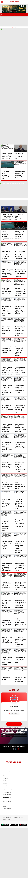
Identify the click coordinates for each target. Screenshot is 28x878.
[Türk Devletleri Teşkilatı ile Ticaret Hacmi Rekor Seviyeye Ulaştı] (7, 321)
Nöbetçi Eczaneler (8, 790)
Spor (4, 780)
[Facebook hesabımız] (10, 749)
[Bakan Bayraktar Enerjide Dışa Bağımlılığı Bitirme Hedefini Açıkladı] (7, 632)
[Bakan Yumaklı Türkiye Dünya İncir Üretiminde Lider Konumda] (7, 283)
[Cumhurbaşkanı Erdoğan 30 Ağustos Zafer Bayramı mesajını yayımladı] (20, 419)
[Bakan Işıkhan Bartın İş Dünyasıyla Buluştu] (20, 148)
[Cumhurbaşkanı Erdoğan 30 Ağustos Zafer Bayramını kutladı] (20, 437)
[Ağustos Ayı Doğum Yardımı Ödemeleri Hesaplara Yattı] (7, 577)
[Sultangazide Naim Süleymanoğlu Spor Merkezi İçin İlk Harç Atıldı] (20, 514)
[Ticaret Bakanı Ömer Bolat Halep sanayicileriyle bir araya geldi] (7, 477)
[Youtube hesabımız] (18, 749)
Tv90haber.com (7, 801)
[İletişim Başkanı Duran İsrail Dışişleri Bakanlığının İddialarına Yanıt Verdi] (7, 437)
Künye (4, 806)
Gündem (5, 776)
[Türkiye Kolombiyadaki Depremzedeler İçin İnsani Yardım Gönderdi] (20, 283)
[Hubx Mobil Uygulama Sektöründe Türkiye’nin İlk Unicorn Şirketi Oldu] (20, 494)
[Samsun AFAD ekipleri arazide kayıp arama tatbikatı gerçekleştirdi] (20, 164)
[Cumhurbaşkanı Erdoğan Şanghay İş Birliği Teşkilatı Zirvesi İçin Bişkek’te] (20, 264)
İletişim (5, 811)
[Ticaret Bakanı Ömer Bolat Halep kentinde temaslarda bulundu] (20, 670)
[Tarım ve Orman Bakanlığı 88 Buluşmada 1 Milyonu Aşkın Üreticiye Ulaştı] (7, 558)
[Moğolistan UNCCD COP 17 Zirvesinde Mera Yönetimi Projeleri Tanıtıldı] (20, 613)
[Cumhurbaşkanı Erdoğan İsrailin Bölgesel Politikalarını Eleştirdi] (7, 536)
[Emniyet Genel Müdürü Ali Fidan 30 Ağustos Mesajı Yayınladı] (7, 457)
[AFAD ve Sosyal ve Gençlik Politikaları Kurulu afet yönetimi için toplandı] (7, 264)
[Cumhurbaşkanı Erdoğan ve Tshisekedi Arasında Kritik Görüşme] (7, 652)
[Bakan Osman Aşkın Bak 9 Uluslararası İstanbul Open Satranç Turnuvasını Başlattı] (20, 536)
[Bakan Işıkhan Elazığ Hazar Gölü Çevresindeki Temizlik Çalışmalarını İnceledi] (20, 632)
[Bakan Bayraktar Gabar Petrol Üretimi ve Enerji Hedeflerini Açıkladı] (7, 341)
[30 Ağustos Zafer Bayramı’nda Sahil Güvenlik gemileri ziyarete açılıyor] (20, 577)
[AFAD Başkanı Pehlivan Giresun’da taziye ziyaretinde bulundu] (7, 246)
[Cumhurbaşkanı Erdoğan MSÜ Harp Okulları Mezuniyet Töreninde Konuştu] (20, 341)
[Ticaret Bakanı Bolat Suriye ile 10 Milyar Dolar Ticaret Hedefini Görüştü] (20, 558)
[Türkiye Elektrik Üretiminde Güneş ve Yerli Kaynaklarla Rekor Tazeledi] (20, 595)
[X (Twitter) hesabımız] (13, 749)
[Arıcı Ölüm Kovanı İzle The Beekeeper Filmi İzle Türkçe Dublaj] (14, 736)
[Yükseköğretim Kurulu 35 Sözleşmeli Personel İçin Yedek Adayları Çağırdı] (7, 301)
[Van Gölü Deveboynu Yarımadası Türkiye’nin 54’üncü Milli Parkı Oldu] (7, 164)
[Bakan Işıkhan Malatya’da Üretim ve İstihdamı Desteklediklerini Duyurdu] (20, 457)
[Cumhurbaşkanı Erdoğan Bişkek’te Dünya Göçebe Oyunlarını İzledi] (7, 148)
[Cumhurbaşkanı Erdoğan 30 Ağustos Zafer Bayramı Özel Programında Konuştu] (20, 321)
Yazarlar (5, 804)
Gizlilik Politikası (7, 808)
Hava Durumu (7, 792)
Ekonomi (5, 778)
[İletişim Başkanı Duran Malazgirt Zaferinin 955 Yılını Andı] (20, 652)
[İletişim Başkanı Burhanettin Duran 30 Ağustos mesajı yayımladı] (7, 400)
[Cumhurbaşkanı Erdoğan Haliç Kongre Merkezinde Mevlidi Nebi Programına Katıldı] (7, 514)
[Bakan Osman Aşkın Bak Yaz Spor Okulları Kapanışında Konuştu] (7, 494)
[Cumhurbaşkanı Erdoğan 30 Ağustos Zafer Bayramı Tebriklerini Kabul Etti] (7, 380)
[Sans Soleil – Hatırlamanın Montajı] (7, 670)
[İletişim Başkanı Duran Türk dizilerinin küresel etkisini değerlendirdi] (7, 595)
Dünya (5, 783)
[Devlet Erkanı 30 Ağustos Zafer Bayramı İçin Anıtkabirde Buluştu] (20, 400)
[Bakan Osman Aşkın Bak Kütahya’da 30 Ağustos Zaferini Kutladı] (20, 301)
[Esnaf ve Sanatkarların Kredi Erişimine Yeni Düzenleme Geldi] (7, 613)
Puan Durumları (7, 794)
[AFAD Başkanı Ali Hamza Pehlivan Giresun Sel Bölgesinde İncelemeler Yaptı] (20, 246)
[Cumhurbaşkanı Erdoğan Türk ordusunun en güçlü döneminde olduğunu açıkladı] (7, 362)
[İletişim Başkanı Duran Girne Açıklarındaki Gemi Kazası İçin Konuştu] (20, 362)
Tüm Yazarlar (13, 724)
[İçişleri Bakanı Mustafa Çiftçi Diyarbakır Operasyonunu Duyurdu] (20, 380)
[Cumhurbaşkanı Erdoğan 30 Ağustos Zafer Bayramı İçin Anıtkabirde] (7, 419)
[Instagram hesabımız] (15, 749)
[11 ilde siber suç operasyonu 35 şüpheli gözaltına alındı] (20, 477)
